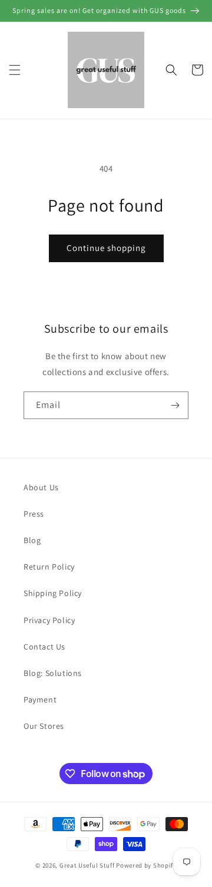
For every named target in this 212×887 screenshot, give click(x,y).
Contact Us (44, 646)
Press (34, 513)
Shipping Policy (53, 593)
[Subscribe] (175, 405)
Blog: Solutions (53, 673)
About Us (41, 487)
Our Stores (44, 726)
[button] (15, 70)
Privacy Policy (49, 620)
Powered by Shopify (146, 865)
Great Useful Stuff (87, 865)
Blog (32, 540)
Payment (40, 699)
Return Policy (49, 566)
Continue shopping (106, 247)
